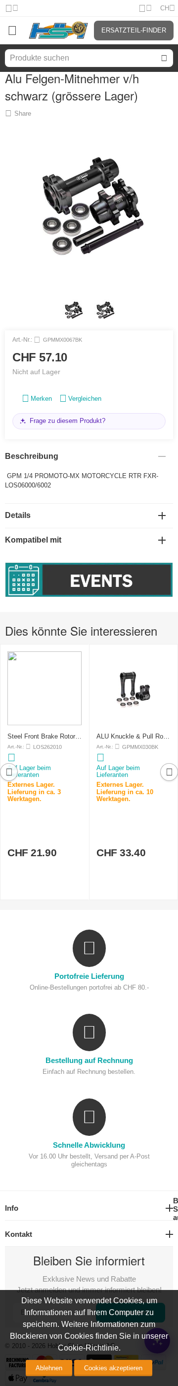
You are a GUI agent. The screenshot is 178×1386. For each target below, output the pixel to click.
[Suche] (164, 58)
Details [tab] (18, 515)
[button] (18, 113)
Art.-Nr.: (22, 339)
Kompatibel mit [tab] (33, 540)
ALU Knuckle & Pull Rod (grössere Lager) (131, 736)
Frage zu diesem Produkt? (67, 420)
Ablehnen (49, 1368)
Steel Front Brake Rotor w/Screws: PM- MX (41, 736)
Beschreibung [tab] (31, 456)
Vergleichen (84, 398)
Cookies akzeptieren (113, 1368)
